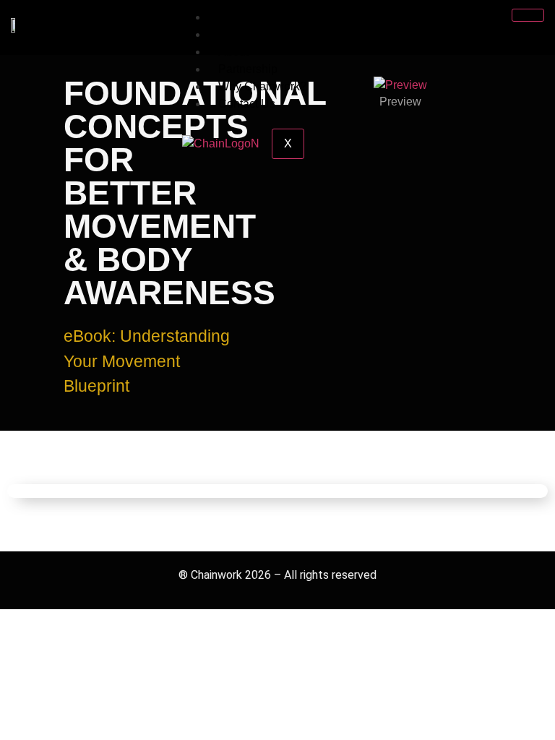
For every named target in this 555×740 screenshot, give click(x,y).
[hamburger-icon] (528, 15)
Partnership (248, 69)
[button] (274, 94)
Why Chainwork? (262, 86)
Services (240, 34)
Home (233, 17)
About (233, 52)
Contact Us (246, 104)
